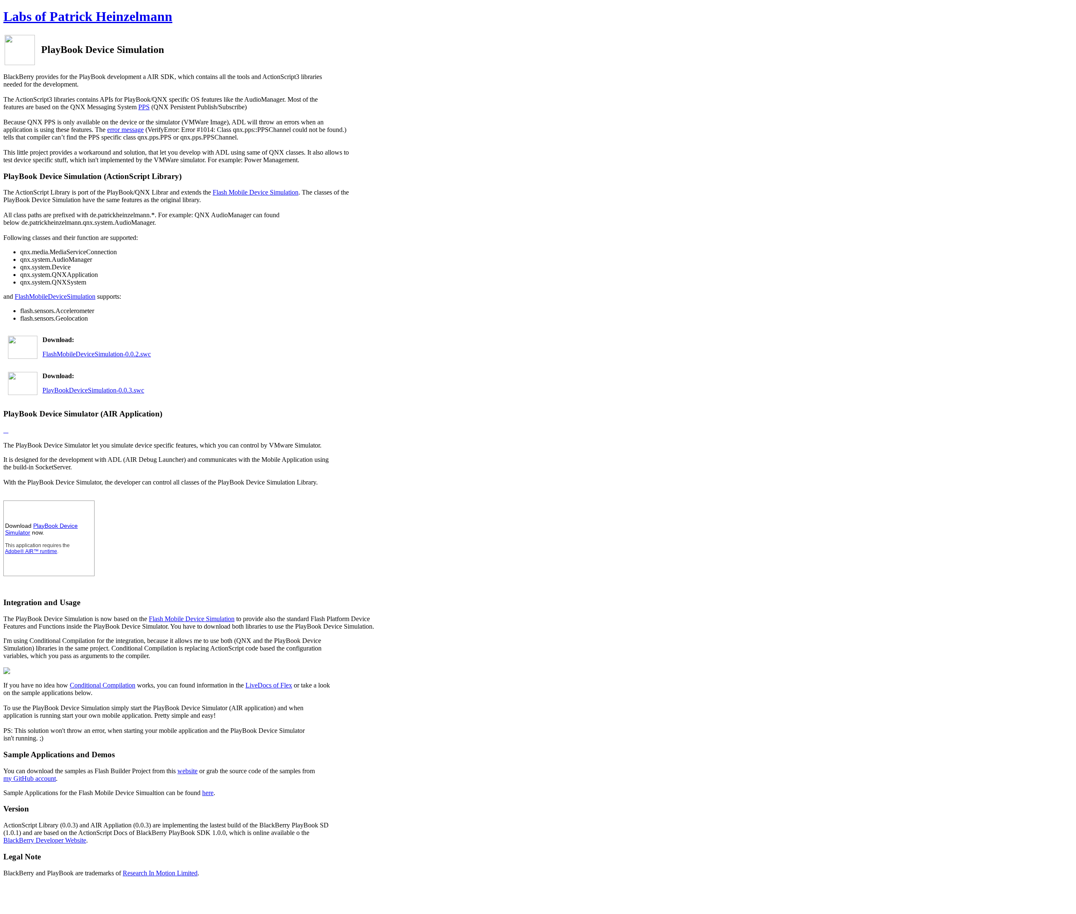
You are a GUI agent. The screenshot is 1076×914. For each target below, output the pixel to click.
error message (125, 129)
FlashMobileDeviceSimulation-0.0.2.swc (96, 354)
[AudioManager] (7, 430)
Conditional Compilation (102, 685)
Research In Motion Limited (160, 873)
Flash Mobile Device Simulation (255, 192)
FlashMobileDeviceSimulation (55, 296)
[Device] (6, 430)
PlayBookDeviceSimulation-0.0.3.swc (93, 390)
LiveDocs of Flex (268, 685)
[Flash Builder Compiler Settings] (6, 671)
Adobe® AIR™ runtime (31, 551)
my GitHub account (29, 778)
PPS (144, 107)
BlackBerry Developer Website (44, 840)
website (187, 770)
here (208, 792)
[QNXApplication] (4, 430)
